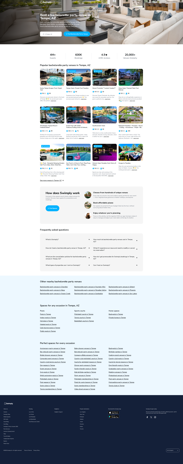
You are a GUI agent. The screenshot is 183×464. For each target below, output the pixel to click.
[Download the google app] (113, 416)
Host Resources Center (34, 421)
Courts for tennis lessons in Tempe (121, 362)
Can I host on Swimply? (101, 265)
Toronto (81, 429)
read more (53, 101)
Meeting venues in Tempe (118, 372)
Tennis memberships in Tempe (51, 389)
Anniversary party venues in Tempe (52, 348)
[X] (151, 417)
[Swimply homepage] (91, 2)
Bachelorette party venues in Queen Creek (55, 294)
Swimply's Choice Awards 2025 (11, 426)
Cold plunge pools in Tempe (50, 328)
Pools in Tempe (45, 314)
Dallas (81, 426)
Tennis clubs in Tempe (116, 386)
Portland (82, 416)
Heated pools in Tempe (48, 324)
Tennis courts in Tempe (82, 318)
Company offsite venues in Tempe (86, 355)
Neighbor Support (58, 412)
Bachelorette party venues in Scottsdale (88, 294)
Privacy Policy (37, 450)
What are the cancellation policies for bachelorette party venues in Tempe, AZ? (66, 258)
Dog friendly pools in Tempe (119, 365)
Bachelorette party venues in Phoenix (122, 290)
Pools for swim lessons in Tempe (85, 382)
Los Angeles (83, 412)
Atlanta (81, 419)
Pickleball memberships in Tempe (86, 379)
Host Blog (6, 424)
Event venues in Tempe (48, 369)
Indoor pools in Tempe (48, 318)
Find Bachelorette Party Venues (77, 34)
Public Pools (6, 443)
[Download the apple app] (113, 412)
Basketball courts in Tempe (84, 321)
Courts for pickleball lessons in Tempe (87, 362)
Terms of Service (28, 450)
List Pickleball (32, 416)
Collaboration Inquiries (9, 438)
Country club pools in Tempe (119, 359)
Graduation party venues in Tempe (121, 369)
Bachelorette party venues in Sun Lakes (123, 294)
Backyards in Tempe (116, 314)
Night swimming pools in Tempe (51, 375)
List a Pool (31, 412)
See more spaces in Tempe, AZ (51, 180)
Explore (5, 441)
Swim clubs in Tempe (47, 386)
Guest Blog (6, 421)
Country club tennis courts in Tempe (53, 362)
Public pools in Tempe (48, 331)
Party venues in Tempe (82, 375)
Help (5, 433)
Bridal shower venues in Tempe (51, 355)
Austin (81, 421)
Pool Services (7, 429)
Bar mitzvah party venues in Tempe (52, 352)
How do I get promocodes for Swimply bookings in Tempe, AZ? (113, 258)
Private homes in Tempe (117, 318)
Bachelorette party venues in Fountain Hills (89, 287)
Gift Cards (6, 419)
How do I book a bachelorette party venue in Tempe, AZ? (66, 248)
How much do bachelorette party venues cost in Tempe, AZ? (113, 240)
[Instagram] (155, 417)
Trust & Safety (7, 436)
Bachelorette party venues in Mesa (52, 290)
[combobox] (51, 34)
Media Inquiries (7, 416)
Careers (5, 412)
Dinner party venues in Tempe (85, 365)
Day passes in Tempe (47, 365)
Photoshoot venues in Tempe (119, 375)
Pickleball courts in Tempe (83, 314)
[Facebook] (147, 417)
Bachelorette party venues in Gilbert (122, 287)
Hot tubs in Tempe (46, 321)
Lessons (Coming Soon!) (9, 431)
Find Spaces (53, 208)
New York (82, 414)
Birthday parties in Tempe (118, 352)
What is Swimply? (52, 239)
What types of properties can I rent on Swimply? (63, 265)
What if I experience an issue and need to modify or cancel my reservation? (114, 249)
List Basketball (32, 419)
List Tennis (31, 414)
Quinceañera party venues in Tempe (121, 382)
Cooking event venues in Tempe (120, 355)
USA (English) (170, 450)
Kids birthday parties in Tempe (85, 372)
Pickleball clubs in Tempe (49, 379)
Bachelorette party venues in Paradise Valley (90, 290)
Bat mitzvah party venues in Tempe (86, 352)
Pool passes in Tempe (47, 382)
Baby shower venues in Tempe (85, 348)
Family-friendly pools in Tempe (85, 369)
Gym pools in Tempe (47, 372)
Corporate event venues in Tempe (52, 359)
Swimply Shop (7, 414)
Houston (82, 424)
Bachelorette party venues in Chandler (54, 287)
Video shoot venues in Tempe (84, 389)
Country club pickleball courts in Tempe (88, 359)
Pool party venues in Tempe (118, 379)
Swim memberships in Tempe (84, 386)
